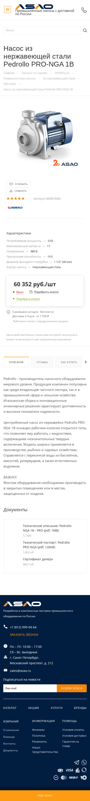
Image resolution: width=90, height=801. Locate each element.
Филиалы (38, 730)
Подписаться (71, 688)
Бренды (80, 708)
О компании (11, 730)
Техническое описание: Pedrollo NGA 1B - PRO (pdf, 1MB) (47, 528)
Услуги (57, 708)
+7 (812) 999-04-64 (84, 10)
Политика (38, 736)
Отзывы (42, 362)
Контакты (9, 743)
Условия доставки (74, 736)
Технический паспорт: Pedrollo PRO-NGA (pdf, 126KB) (46, 544)
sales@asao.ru (20, 671)
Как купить (69, 362)
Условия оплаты (73, 730)
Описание (16, 362)
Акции (33, 708)
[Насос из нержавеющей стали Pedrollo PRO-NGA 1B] (45, 136)
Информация (43, 721)
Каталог (10, 708)
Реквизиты (39, 741)
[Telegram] (76, 762)
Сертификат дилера (38, 559)
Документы (10, 750)
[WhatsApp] (84, 762)
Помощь (69, 721)
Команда (9, 737)
